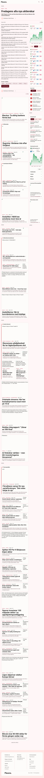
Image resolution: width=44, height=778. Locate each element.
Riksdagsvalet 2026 (9, 575)
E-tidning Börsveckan (34, 222)
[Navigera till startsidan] (4, 2)
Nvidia (7, 425)
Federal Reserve (9, 180)
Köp (37, 28)
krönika (6, 113)
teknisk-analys (10, 152)
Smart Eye (7, 287)
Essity (7, 709)
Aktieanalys (4, 141)
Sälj (40, 28)
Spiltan (7, 547)
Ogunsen (8, 630)
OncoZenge (8, 228)
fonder (7, 484)
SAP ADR (7, 523)
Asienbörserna (8, 584)
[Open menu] (42, 2)
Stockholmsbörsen (9, 621)
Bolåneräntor (16, 113)
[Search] (39, 2)
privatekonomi (10, 113)
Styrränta (8, 352)
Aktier (7, 310)
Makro (13, 341)
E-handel (7, 759)
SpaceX (7, 608)
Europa (7, 672)
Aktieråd (7, 766)
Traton (7, 505)
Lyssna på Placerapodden (35, 196)
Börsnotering (8, 497)
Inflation (7, 190)
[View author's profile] (15, 18)
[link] (15, 109)
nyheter (2, 8)
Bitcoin (7, 731)
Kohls (7, 514)
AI (6, 450)
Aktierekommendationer (10, 264)
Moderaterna (8, 692)
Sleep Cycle (8, 558)
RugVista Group (10, 141)
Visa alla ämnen (5, 86)
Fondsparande (11, 484)
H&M (6, 8)
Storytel (7, 700)
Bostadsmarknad (14, 397)
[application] (36, 37)
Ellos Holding (8, 742)
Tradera (7, 639)
